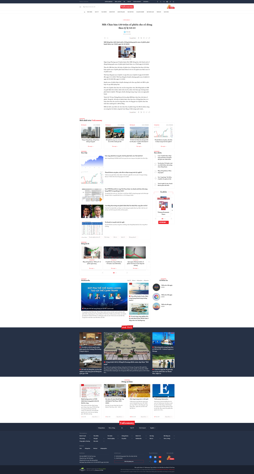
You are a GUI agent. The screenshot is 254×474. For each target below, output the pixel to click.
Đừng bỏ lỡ (85, 244)
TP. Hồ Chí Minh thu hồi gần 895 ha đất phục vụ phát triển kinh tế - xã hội (139, 141)
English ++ (146, 1)
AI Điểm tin (163, 280)
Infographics (140, 280)
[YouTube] (167, 2)
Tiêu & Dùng (118, 1)
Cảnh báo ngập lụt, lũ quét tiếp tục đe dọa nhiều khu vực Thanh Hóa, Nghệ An (162, 371)
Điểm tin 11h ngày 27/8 (166, 296)
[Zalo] (164, 2)
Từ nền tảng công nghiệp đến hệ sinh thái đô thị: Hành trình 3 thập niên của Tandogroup (138, 318)
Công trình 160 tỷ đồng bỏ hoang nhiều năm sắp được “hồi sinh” (126, 363)
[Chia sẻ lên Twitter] (141, 38)
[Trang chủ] (84, 12)
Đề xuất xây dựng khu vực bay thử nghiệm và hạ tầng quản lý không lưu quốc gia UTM (90, 371)
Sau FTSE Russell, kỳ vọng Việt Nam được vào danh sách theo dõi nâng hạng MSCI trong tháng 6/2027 (126, 190)
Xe (124, 1)
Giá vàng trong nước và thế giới (139, 399)
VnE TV (129, 1)
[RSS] (160, 461)
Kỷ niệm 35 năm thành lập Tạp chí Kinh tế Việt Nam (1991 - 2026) (114, 401)
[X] (161, 2)
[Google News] (173, 2)
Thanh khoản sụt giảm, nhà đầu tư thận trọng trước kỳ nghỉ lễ (123, 172)
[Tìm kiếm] (84, 7)
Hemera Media (102, 468)
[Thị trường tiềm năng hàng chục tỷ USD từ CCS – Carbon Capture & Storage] (163, 339)
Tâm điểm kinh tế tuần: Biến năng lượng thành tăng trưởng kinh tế (138, 298)
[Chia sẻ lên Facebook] (139, 38)
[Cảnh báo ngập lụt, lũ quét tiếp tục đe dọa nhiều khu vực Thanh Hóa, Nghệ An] (163, 361)
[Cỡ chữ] (107, 38)
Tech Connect (137, 1)
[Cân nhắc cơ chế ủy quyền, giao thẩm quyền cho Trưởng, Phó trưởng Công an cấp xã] (90, 339)
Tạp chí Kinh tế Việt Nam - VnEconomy (165, 469)
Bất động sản (83, 125)
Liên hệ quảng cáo (128, 461)
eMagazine (146, 280)
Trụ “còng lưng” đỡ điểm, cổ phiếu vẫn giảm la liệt (165, 178)
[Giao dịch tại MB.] (127, 47)
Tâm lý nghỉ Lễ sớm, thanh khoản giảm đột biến (165, 184)
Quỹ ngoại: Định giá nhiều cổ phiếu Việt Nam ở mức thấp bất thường (135, 263)
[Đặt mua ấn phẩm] (171, 6)
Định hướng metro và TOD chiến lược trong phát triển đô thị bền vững (90, 401)
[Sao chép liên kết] (146, 38)
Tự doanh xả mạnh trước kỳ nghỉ (114, 222)
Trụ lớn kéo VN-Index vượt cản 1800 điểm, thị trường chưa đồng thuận (165, 165)
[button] (127, 273)
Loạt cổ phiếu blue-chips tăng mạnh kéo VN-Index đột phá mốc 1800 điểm (165, 157)
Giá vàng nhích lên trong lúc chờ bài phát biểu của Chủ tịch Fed (124, 156)
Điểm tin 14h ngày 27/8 (166, 286)
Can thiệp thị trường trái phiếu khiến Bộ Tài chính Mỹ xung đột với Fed (126, 205)
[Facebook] (158, 2)
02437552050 (119, 458)
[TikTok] (170, 2)
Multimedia (85, 280)
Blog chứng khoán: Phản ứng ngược (164, 171)
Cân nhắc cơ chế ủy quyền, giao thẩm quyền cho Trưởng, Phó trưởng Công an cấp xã (90, 349)
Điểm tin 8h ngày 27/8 (166, 305)
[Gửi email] (144, 38)
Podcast (134, 280)
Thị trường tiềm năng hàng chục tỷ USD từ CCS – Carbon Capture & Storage (162, 349)
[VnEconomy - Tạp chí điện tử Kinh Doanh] (127, 423)
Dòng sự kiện (127, 382)
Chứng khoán (108, 1)
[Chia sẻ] (149, 38)
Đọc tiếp (84, 153)
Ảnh (80, 448)
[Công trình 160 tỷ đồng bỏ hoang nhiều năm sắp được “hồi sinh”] (127, 346)
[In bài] (105, 38)
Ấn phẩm (163, 192)
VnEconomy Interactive (161, 399)
